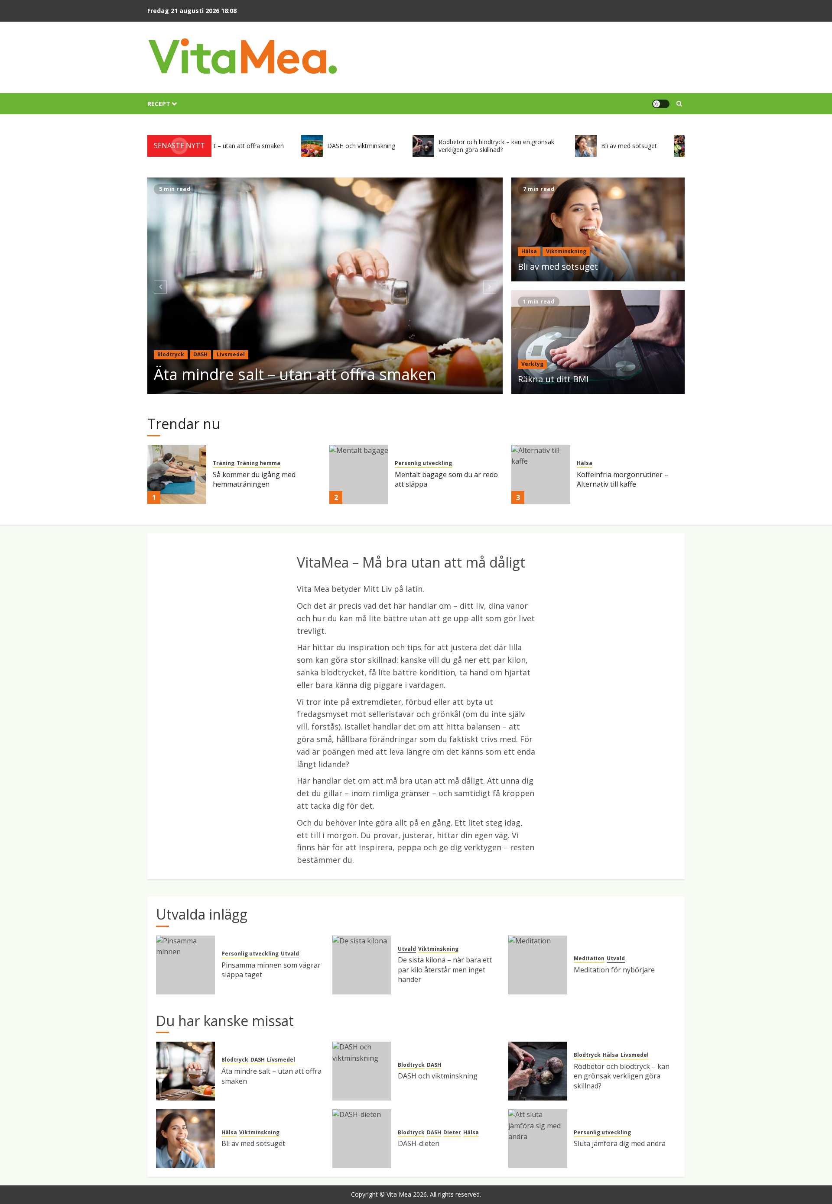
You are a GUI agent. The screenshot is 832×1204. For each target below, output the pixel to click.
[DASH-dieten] (361, 1138)
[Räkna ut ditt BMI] (598, 342)
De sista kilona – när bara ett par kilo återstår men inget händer (445, 969)
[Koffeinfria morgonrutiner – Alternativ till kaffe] (540, 474)
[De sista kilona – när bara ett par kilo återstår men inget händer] (361, 965)
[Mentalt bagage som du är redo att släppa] (358, 474)
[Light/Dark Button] (661, 104)
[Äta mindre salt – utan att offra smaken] (325, 286)
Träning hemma (258, 463)
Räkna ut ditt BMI (553, 379)
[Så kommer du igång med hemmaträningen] (176, 474)
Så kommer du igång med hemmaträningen (254, 479)
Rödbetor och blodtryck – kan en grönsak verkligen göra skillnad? (622, 1076)
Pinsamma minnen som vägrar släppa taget (271, 969)
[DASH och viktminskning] (361, 1071)
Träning (223, 463)
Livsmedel (231, 354)
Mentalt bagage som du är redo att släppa (446, 479)
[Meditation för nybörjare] (537, 965)
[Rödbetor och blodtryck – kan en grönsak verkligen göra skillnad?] (537, 1071)
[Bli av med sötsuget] (598, 229)
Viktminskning (566, 251)
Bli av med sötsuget (558, 266)
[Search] (679, 103)
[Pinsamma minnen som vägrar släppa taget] (185, 965)
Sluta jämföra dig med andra (620, 1143)
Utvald (290, 953)
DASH (200, 354)
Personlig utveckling (423, 463)
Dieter (452, 1132)
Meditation (589, 958)
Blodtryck (170, 354)
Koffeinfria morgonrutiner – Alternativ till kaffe (622, 479)
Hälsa (529, 251)
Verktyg (532, 364)
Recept (158, 104)
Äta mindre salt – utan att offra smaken (295, 374)
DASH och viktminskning (438, 1076)
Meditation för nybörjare (614, 970)
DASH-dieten (418, 1143)
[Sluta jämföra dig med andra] (537, 1138)
